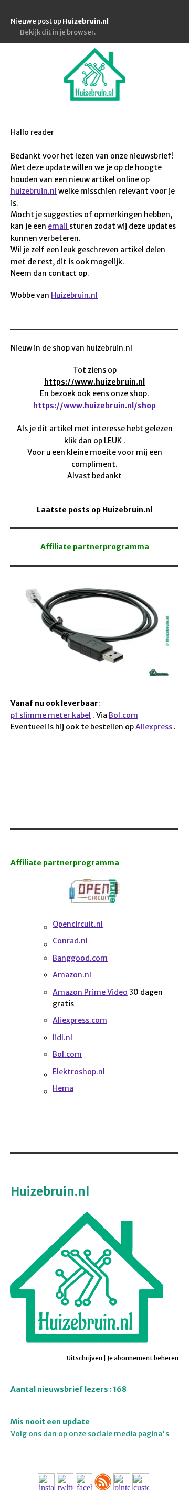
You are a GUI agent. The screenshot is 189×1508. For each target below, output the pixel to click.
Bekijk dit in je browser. (58, 32)
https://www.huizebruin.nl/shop (94, 405)
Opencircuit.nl (77, 924)
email (58, 226)
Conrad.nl (70, 941)
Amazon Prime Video (90, 992)
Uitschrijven (84, 1358)
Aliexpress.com (79, 1020)
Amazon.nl (71, 975)
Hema (63, 1088)
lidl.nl (62, 1037)
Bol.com (123, 715)
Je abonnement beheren (142, 1358)
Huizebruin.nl (74, 295)
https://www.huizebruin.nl (94, 382)
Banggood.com (80, 958)
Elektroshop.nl (78, 1071)
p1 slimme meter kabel (50, 715)
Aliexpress (153, 727)
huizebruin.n (32, 191)
